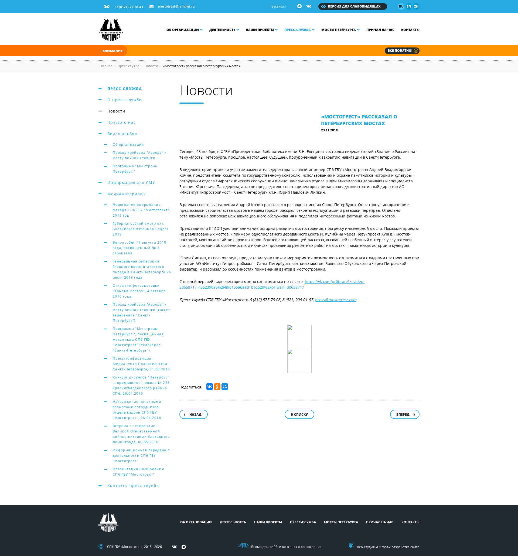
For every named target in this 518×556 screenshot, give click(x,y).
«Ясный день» (261, 546)
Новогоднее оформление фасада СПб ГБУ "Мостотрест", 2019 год (142, 209)
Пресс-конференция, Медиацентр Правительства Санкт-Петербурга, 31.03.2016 (141, 363)
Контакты (410, 30)
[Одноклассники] (217, 386)
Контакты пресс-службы (133, 485)
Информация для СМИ (131, 182)
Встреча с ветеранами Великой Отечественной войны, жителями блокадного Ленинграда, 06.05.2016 (141, 434)
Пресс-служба (297, 30)
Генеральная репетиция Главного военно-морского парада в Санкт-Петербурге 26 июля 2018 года (142, 269)
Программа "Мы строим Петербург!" (135, 168)
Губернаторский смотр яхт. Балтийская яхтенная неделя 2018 (141, 228)
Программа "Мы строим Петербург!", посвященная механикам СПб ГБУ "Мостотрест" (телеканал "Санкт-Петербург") (138, 339)
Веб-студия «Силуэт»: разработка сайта (388, 547)
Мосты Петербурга (338, 30)
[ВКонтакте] (209, 386)
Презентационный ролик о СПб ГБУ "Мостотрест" (139, 471)
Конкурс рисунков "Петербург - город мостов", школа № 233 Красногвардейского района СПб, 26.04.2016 (141, 385)
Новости (116, 111)
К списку (299, 414)
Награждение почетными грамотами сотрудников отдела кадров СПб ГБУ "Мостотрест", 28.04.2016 (137, 409)
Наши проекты (260, 30)
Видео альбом (122, 133)
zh (416, 6)
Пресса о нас (121, 122)
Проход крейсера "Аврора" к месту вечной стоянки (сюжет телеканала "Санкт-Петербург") (141, 312)
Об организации (182, 30)
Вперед (403, 414)
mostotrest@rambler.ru (176, 6)
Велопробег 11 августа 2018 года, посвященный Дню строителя (139, 247)
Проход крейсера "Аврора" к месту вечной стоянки (140, 155)
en (409, 6)
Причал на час (380, 30)
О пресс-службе (124, 99)
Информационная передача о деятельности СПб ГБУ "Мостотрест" (141, 455)
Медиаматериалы (126, 193)
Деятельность (222, 30)
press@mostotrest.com (335, 299)
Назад (195, 414)
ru (401, 6)
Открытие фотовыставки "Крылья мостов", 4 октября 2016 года (139, 290)
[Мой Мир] (224, 386)
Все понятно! (400, 50)
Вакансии (278, 6)
